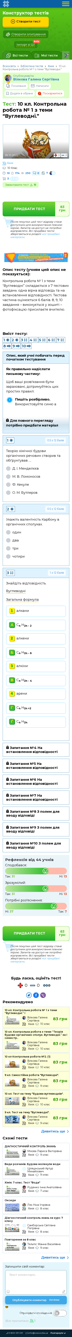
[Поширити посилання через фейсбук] (36, 995)
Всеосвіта (9, 66)
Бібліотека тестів (31, 66)
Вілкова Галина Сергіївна (36, 79)
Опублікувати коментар (36, 1300)
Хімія (51, 66)
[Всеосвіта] (6, 4)
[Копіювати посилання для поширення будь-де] (29, 995)
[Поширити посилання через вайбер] (43, 995)
